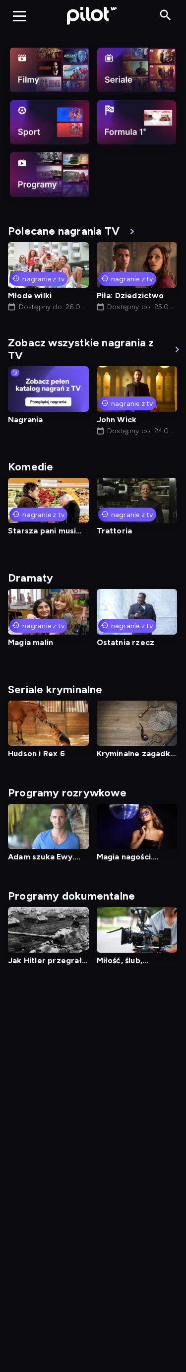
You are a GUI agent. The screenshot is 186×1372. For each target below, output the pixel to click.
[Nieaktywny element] (49, 70)
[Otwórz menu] (19, 15)
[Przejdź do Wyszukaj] (165, 15)
